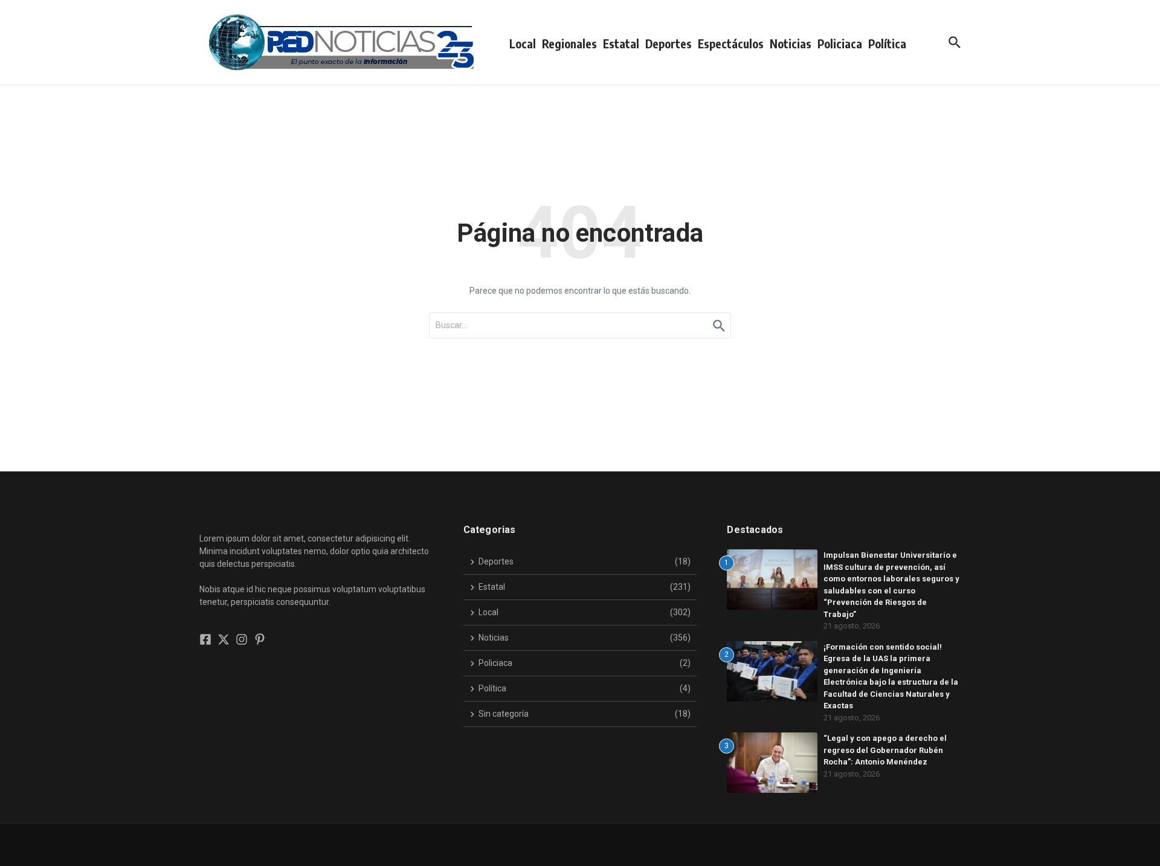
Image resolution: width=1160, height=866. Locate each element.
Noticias (790, 43)
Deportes (668, 43)
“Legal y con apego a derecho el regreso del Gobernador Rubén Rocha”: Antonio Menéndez (885, 750)
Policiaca (839, 43)
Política (887, 43)
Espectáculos (731, 43)
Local (522, 43)
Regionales (569, 43)
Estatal (621, 43)
